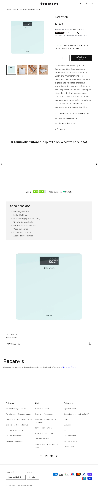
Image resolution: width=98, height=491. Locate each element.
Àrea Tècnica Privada (44, 433)
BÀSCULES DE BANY (21, 10)
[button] (5, 3)
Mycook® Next (70, 408)
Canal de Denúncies (14, 441)
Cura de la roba (70, 441)
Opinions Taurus (42, 439)
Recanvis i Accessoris (44, 414)
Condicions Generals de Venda (19, 419)
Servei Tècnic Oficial (43, 428)
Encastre (67, 425)
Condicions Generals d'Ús (17, 425)
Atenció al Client (69, 367)
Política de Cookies (14, 435)
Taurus (14, 485)
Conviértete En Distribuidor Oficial (46, 445)
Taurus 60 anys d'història (17, 408)
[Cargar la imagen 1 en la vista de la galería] (11, 70)
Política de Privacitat (15, 430)
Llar (65, 430)
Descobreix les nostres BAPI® (76, 414)
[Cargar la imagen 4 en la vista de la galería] (43, 70)
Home (8, 10)
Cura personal (70, 435)
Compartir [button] (63, 129)
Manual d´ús (13, 343)
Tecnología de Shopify (24, 485)
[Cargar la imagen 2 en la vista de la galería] (22, 70)
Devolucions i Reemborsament (19, 414)
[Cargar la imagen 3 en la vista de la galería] (33, 70)
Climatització (69, 446)
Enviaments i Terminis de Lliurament (45, 421)
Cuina (66, 419)
